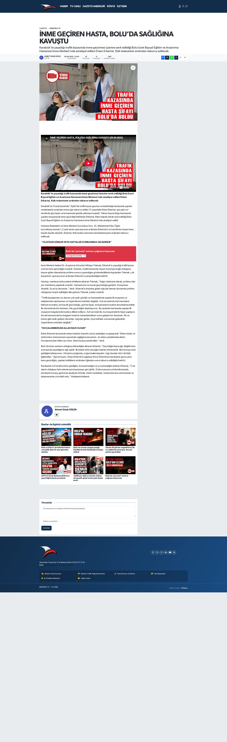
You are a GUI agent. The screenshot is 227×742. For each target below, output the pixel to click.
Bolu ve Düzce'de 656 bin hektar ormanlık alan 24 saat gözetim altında (55, 450)
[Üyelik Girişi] (180, 6)
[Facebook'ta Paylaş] (163, 58)
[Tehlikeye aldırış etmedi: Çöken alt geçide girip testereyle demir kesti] (88, 465)
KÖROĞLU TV (55, 28)
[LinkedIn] (166, 552)
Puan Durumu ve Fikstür (126, 574)
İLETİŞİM (122, 6)
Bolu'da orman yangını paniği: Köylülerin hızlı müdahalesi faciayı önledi (88, 450)
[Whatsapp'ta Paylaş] (172, 58)
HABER (64, 6)
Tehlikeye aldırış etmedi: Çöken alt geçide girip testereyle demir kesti (88, 478)
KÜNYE (111, 6)
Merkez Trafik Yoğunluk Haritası (93, 574)
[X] (157, 552)
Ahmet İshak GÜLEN (65, 409)
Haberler (43, 28)
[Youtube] (170, 552)
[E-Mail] (57, 415)
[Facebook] (153, 552)
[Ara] (183, 6)
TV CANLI (75, 6)
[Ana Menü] (186, 6)
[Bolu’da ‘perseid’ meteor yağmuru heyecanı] (120, 465)
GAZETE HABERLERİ (94, 6)
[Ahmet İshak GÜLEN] (47, 411)
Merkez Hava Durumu (53, 574)
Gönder (46, 528)
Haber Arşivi (85, 578)
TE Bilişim (184, 588)
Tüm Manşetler (159, 574)
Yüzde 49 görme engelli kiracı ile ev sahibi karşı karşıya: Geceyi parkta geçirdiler (120, 450)
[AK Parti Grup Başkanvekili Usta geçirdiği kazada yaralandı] (56, 465)
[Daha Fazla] (176, 58)
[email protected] (51, 565)
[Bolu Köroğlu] (48, 6)
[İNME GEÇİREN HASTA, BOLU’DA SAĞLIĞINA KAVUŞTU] (88, 92)
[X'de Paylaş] (167, 58)
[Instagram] (161, 552)
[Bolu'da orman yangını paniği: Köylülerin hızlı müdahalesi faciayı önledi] (88, 437)
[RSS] (174, 552)
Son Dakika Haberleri (52, 578)
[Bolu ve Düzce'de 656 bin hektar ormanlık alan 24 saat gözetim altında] (56, 437)
